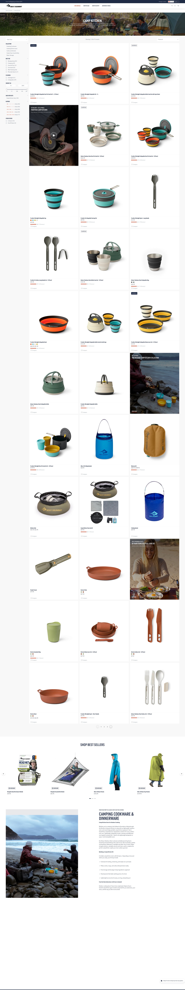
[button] (173, 1)
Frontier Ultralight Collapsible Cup (38, 218)
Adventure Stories (106, 6)
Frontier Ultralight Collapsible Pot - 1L (89, 94)
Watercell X (134, 466)
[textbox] (11, 85)
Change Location (162, 1)
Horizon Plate (84, 590)
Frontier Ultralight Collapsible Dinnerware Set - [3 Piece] (144, 342)
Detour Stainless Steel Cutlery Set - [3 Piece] (141, 714)
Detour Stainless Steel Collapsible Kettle (39, 404)
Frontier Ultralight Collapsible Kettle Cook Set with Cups (93, 342)
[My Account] (175, 6)
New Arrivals (78, 6)
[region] (92, 773)
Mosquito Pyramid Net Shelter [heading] (57, 791)
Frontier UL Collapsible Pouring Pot (89, 218)
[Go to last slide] (3, 773)
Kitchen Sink (33, 528)
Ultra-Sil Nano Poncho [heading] (99, 791)
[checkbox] (17, 61)
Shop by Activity (95, 6)
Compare (34, 102)
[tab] (90, 798)
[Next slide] (181, 773)
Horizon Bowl (33, 714)
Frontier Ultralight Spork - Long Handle (140, 218)
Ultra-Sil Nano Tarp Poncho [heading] (143, 791)
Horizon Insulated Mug (35, 652)
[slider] (6, 89)
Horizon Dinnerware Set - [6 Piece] (89, 652)
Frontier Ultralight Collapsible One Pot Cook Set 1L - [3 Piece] (44, 94)
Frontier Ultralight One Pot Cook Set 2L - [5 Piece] (41, 466)
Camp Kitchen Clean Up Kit (87, 528)
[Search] (172, 6)
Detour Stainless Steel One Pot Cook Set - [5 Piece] (92, 156)
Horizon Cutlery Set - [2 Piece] (138, 652)
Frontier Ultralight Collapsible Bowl (38, 342)
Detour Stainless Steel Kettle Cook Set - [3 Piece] (92, 280)
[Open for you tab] (182, 981)
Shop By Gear (86, 6)
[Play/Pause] (30, 164)
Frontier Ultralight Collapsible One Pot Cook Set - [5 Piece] (144, 156)
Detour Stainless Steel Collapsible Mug (140, 280)
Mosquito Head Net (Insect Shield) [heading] (15, 791)
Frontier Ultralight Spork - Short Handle (90, 714)
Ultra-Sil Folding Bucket (86, 466)
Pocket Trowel (33, 590)
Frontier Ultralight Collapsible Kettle (89, 404)
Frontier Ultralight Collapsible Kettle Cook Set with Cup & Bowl (145, 94)
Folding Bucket (134, 528)
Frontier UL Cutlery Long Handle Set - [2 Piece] (41, 280)
